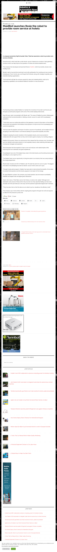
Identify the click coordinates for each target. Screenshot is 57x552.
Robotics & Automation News (28, 9)
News (10, 265)
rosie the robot (26, 266)
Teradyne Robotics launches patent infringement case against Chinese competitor (23, 526)
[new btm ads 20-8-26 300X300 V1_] (13, 290)
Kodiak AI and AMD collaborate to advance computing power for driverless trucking (24, 513)
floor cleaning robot (14, 266)
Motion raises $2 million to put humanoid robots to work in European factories (22, 532)
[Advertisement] (28, 43)
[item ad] (13, 311)
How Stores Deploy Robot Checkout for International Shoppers (19, 529)
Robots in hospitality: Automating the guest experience (33, 211)
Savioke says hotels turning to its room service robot (33, 221)
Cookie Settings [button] (6, 548)
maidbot (21, 266)
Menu (29, 3)
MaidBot (32, 67)
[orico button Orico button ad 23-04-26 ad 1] (13, 331)
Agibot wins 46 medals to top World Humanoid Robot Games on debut (21, 523)
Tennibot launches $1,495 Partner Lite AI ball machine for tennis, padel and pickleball (24, 519)
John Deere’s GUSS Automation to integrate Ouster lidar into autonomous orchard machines (25, 516)
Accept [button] (13, 548)
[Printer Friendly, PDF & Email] (9, 196)
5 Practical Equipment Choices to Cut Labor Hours (16, 539)
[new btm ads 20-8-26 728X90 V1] (28, 19)
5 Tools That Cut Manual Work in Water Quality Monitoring (18, 536)
